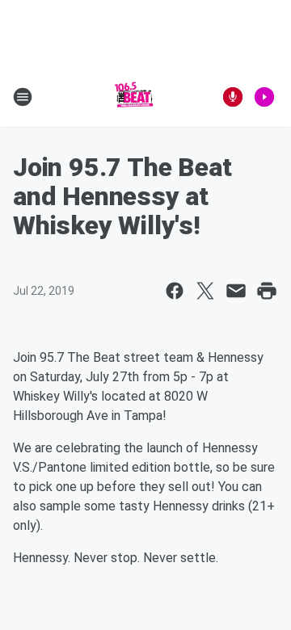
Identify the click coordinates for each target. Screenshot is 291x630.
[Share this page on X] (205, 290)
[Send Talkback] (232, 97)
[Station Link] (134, 97)
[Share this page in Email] (236, 290)
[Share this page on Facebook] (174, 290)
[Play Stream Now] (264, 97)
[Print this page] (266, 290)
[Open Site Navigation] (22, 97)
